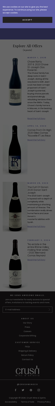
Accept (27, 20)
